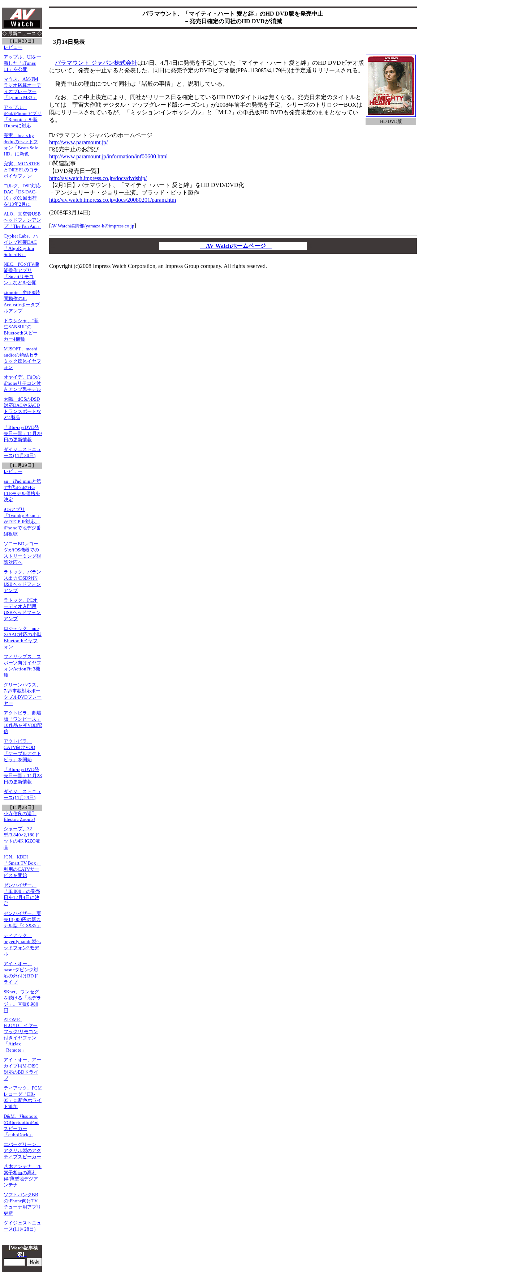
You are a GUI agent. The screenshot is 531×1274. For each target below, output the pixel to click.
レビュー (13, 47)
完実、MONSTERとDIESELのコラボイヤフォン (22, 170)
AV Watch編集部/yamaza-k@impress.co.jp (92, 226)
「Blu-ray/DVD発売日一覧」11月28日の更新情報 (23, 775)
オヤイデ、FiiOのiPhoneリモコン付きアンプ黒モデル (22, 383)
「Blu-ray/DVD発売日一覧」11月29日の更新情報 (23, 433)
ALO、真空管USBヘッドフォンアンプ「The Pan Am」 (22, 220)
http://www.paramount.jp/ (78, 142)
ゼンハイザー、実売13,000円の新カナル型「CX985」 (22, 919)
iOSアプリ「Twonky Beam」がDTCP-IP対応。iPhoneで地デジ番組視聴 (22, 522)
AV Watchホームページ (236, 246)
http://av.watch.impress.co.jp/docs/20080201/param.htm (112, 200)
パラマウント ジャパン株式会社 (96, 63)
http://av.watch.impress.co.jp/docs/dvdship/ (98, 178)
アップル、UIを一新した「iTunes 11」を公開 (22, 63)
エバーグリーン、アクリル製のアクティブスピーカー (22, 1150)
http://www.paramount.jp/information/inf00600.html (108, 156)
